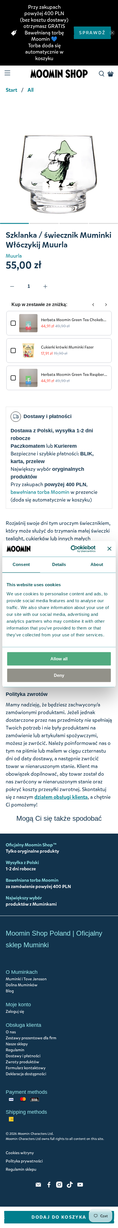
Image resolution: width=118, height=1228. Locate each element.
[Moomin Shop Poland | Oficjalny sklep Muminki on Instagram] (59, 1186)
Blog (10, 991)
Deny (59, 675)
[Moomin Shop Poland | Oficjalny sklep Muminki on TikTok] (70, 1186)
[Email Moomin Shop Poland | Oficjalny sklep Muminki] (38, 1186)
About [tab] (97, 564)
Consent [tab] (21, 564)
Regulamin (15, 1050)
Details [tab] (59, 564)
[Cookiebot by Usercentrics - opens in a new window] (72, 549)
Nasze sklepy (17, 1044)
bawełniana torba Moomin (40, 492)
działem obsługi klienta (61, 797)
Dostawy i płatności (23, 1056)
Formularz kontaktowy (26, 1068)
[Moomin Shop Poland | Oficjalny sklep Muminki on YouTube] (80, 1186)
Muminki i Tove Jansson (26, 979)
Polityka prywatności (24, 1161)
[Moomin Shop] (59, 73)
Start (11, 90)
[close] (112, 33)
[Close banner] (109, 549)
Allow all (59, 658)
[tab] (14, 223)
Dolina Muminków (22, 985)
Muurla (14, 255)
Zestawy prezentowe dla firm (31, 1038)
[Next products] (106, 305)
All (30, 90)
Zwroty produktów (22, 1062)
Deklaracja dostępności (26, 1074)
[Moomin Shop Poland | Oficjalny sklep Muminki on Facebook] (49, 1186)
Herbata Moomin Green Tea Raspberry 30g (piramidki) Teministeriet (74, 374)
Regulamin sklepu (21, 1169)
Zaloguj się (15, 1011)
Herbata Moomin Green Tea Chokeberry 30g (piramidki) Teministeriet (74, 320)
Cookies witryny (20, 1153)
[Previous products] (93, 305)
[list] (59, 165)
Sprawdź (92, 33)
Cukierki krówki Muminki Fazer (67, 347)
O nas (11, 1032)
